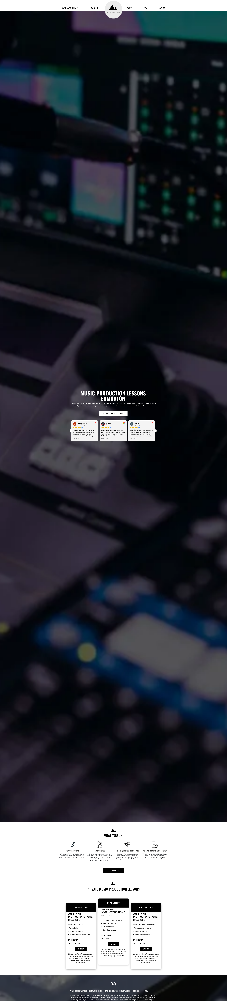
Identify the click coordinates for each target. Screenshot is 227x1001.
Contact (163, 7)
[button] (69, 8)
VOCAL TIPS (94, 7)
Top (222, 996)
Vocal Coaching (68, 7)
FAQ (145, 7)
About (130, 7)
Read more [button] (84, 438)
